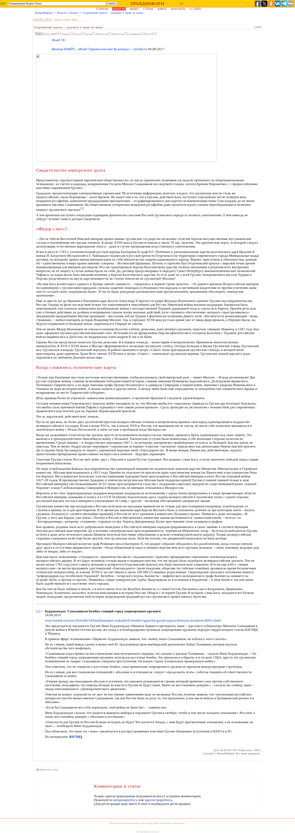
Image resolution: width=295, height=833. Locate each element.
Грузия (88, 34)
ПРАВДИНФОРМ (147, 3)
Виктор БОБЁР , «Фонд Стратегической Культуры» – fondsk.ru (99, 49)
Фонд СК (148, 34)
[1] (38, 611)
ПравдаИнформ (43, 12)
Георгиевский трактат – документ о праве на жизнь (112, 12)
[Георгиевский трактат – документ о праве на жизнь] (126, 161)
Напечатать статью (49, 769)
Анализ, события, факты (65, 19)
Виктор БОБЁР (50, 34)
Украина (66, 34)
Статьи (148, 8)
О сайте (195, 8)
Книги (162, 8)
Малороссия (118, 34)
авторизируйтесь (125, 800)
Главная (102, 8)
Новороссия (102, 34)
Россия (77, 34)
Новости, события (67, 12)
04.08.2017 (39, 19)
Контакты (178, 8)
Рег (182, 3)
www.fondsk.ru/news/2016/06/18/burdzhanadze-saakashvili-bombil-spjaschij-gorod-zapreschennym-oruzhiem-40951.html (133, 620)
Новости (119, 8)
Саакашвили (134, 34)
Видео (134, 8)
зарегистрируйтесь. (158, 800)
